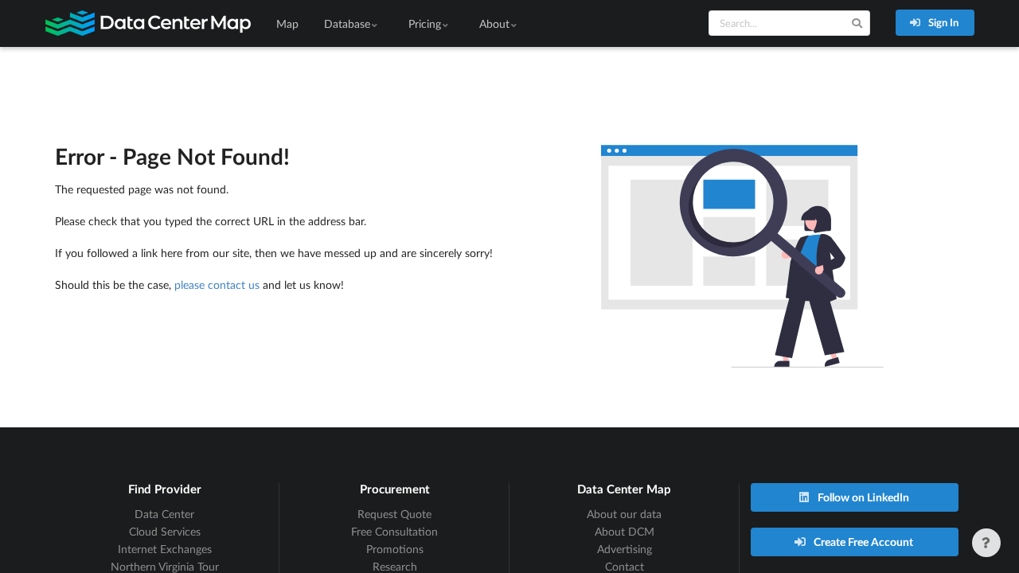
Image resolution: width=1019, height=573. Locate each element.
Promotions (395, 548)
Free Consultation (394, 531)
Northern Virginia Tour (165, 566)
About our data (624, 513)
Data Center (164, 513)
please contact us (217, 284)
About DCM (624, 531)
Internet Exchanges (165, 548)
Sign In (942, 22)
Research (395, 566)
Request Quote (394, 513)
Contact (624, 566)
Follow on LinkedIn (862, 497)
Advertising (624, 548)
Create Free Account (862, 541)
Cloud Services (165, 531)
